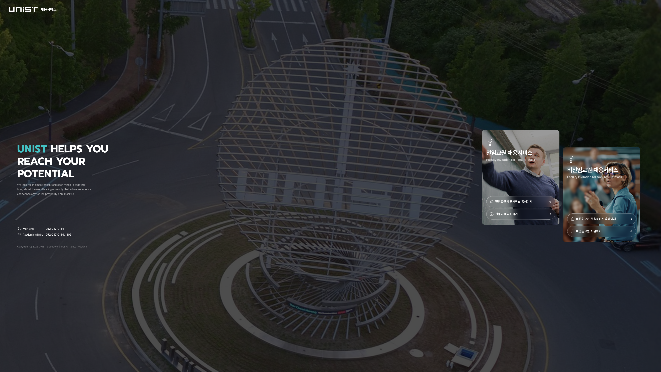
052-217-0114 (55, 229)
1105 (68, 234)
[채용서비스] (23, 9)
